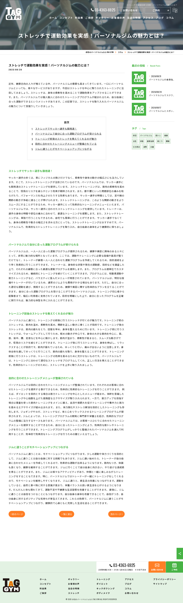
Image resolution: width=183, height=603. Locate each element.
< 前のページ (17, 514)
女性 (134, 141)
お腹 (152, 147)
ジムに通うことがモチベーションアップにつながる (63, 149)
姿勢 (145, 147)
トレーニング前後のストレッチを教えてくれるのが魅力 (66, 138)
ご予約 (156, 10)
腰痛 (167, 141)
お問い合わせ (130, 10)
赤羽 (134, 135)
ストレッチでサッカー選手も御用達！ (56, 128)
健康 (166, 135)
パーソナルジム (146, 135)
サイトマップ (160, 583)
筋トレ (158, 135)
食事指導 (150, 141)
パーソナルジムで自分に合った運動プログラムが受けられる (68, 133)
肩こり (160, 141)
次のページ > (116, 514)
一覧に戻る (66, 514)
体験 (141, 141)
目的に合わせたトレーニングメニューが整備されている (66, 143)
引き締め (136, 147)
